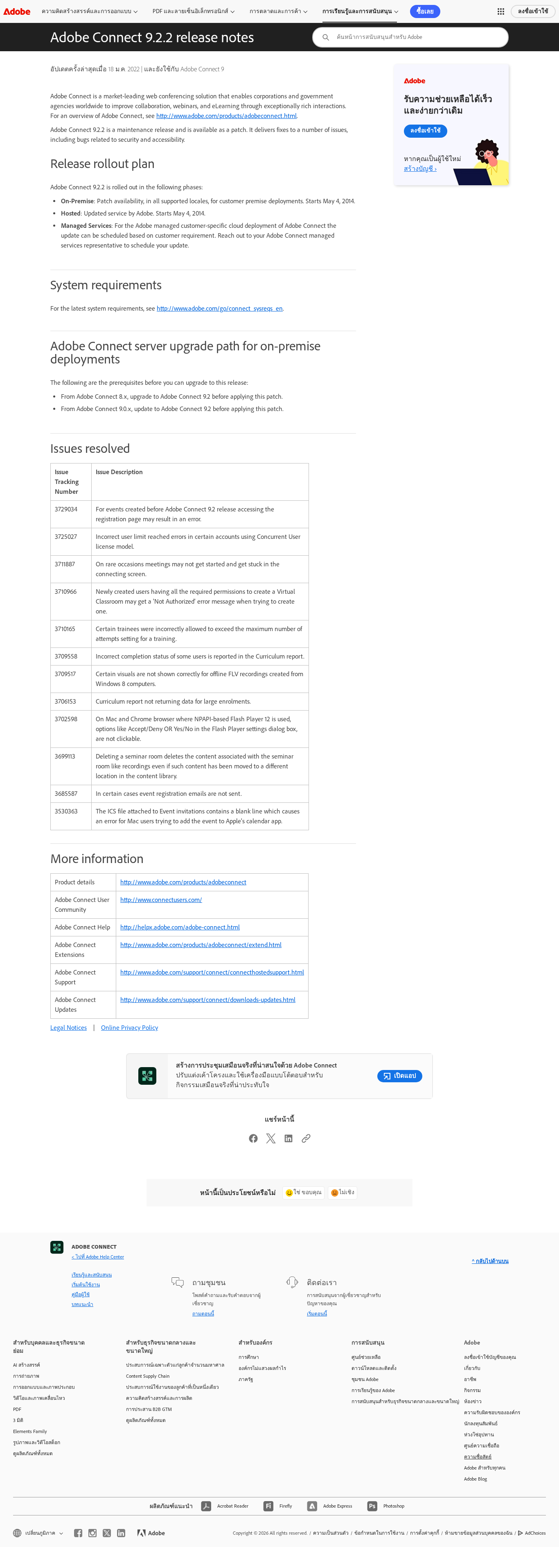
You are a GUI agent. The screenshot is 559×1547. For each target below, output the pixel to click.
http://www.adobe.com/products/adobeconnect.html (226, 116)
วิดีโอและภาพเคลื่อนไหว (39, 1398)
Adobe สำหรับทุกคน (484, 1468)
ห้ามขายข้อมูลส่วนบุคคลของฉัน (478, 1533)
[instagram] (92, 1533)
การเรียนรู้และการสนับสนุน (357, 11)
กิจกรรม (472, 1390)
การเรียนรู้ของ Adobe (373, 1390)
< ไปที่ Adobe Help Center (98, 1257)
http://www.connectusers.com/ (161, 900)
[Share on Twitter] (271, 1141)
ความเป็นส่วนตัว (331, 1533)
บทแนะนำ (82, 1304)
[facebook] (78, 1533)
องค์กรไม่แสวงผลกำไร (262, 1368)
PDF (17, 1409)
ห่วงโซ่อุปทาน (479, 1435)
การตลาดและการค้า (275, 11)
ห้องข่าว (473, 1401)
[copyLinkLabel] (306, 1141)
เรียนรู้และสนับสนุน (92, 1275)
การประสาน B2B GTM (149, 1409)
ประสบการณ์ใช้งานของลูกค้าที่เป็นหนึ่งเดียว (170, 1387)
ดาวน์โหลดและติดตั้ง (374, 1368)
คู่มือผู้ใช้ (81, 1294)
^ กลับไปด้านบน (490, 1261)
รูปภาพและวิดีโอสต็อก (36, 1442)
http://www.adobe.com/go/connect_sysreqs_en (220, 308)
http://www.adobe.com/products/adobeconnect (183, 882)
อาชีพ (470, 1379)
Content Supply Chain (147, 1376)
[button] (500, 11)
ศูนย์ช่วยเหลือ (366, 1357)
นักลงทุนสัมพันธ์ (481, 1424)
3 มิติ (18, 1420)
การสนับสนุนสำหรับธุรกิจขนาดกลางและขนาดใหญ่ (396, 1401)
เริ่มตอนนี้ (317, 1314)
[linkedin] (121, 1533)
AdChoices (535, 1533)
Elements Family (30, 1431)
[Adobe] (17, 11)
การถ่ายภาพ (26, 1376)
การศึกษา (249, 1357)
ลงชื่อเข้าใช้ (533, 11)
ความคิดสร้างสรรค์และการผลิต (159, 1398)
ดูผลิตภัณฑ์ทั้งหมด (33, 1453)
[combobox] (410, 37)
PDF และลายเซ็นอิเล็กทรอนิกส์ (190, 11)
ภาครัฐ (246, 1379)
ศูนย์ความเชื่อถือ (481, 1446)
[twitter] (107, 1533)
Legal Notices (68, 1027)
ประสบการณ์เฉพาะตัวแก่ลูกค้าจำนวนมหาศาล (170, 1365)
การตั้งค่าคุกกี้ (424, 1533)
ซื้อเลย (425, 11)
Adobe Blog (475, 1479)
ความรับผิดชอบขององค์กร (492, 1412)
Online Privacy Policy (129, 1027)
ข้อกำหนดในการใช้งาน (379, 1533)
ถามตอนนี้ (203, 1314)
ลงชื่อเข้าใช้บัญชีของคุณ (490, 1357)
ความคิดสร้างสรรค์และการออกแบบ (86, 11)
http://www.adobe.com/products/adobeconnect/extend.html (201, 945)
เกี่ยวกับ (472, 1368)
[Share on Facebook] (253, 1141)
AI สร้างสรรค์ (26, 1365)
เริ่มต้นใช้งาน (86, 1285)
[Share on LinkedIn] (288, 1141)
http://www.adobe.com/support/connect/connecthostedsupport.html (212, 972)
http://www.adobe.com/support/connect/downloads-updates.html (207, 1000)
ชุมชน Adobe (365, 1379)
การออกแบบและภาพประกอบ (44, 1387)
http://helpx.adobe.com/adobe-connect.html (180, 927)
